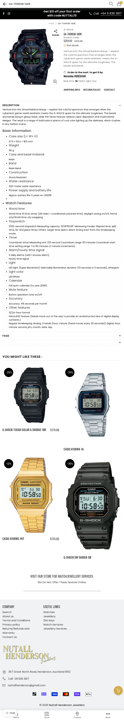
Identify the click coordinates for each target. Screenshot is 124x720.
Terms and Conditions (16, 620)
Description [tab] (10, 105)
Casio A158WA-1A (74, 449)
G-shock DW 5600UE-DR (77, 557)
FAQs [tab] (5, 336)
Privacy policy (11, 624)
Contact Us (9, 637)
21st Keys (49, 620)
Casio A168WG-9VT (13, 538)
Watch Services (53, 624)
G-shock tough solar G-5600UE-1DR (24, 430)
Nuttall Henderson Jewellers (67, 705)
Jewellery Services (55, 629)
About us (8, 616)
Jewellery (49, 616)
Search (6, 612)
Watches (49, 612)
